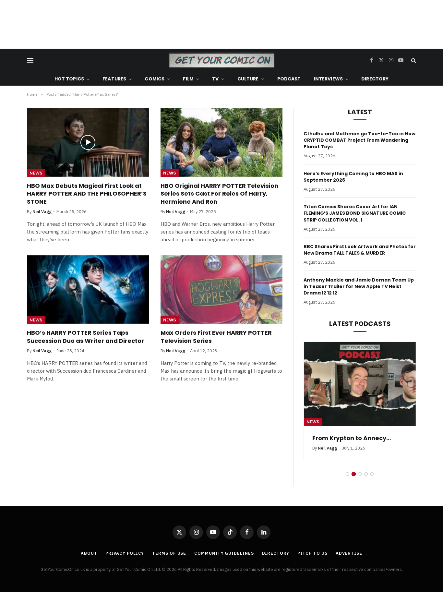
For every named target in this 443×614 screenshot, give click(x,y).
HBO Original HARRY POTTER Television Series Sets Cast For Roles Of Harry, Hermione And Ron (219, 194)
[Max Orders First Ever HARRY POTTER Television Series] (221, 289)
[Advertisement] (221, 24)
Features (114, 79)
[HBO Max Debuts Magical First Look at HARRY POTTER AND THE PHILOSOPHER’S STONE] (88, 142)
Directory (375, 79)
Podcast (289, 79)
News (36, 173)
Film (188, 79)
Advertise (349, 561)
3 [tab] (360, 482)
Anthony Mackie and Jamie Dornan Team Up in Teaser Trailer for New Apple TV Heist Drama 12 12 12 (359, 286)
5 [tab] (372, 482)
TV (215, 79)
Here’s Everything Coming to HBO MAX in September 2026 (353, 176)
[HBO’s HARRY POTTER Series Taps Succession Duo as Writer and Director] (88, 289)
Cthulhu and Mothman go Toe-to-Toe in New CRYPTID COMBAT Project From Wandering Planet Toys (359, 140)
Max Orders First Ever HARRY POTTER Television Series (216, 336)
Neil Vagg (42, 211)
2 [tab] (354, 482)
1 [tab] (347, 482)
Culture (248, 79)
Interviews (328, 79)
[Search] (413, 60)
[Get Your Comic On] (221, 60)
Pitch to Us (312, 561)
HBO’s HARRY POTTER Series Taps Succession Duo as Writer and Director (85, 336)
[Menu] (30, 60)
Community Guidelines (224, 561)
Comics (154, 79)
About (89, 561)
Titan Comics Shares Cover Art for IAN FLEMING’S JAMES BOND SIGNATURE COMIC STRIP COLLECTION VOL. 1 (355, 213)
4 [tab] (366, 482)
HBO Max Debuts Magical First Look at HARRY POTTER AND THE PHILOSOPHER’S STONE (87, 194)
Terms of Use (169, 561)
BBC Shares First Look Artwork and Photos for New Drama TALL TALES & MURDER (360, 249)
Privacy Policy (124, 561)
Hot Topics (69, 79)
